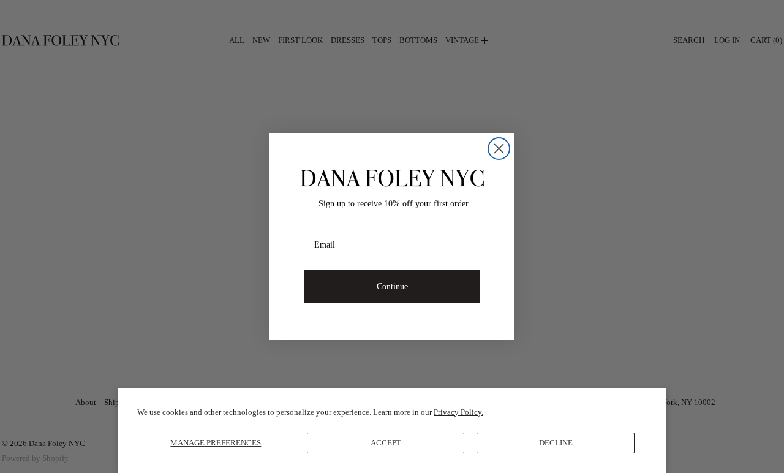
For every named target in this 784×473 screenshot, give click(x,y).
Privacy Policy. (458, 412)
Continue (392, 286)
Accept (386, 442)
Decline (556, 442)
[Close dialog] (499, 148)
